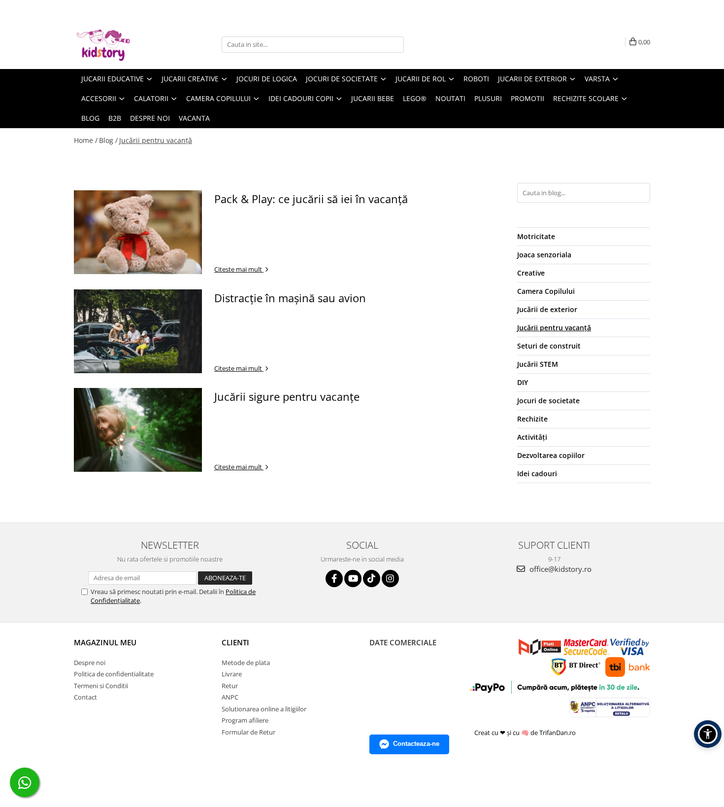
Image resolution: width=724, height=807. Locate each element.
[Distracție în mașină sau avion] (138, 331)
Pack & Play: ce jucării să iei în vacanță (311, 198)
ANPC (230, 697)
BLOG (90, 118)
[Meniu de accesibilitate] (708, 734)
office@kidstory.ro (559, 569)
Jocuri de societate (548, 400)
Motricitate (536, 236)
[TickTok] (371, 578)
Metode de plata (246, 662)
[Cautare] (395, 44)
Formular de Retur (248, 732)
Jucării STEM (537, 364)
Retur (230, 685)
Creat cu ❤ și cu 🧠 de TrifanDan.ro (525, 732)
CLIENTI (235, 642)
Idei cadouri (537, 473)
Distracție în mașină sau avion (290, 297)
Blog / (108, 140)
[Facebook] (334, 578)
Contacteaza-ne (416, 743)
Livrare (232, 673)
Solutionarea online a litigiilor (264, 708)
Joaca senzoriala (544, 254)
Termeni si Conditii (101, 685)
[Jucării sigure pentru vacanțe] (138, 430)
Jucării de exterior (547, 309)
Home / (86, 140)
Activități (532, 437)
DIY (522, 382)
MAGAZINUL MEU (105, 642)
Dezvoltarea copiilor (551, 455)
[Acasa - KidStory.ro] (123, 44)
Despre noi (150, 118)
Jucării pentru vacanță (155, 140)
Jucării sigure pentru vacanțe (287, 396)
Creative (531, 273)
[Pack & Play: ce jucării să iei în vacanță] (138, 232)
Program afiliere (245, 720)
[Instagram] (390, 578)
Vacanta (194, 118)
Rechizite (532, 418)
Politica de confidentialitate (114, 673)
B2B (114, 118)
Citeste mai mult (238, 269)
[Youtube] (353, 578)
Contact (85, 697)
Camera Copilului (546, 291)
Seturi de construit (549, 346)
